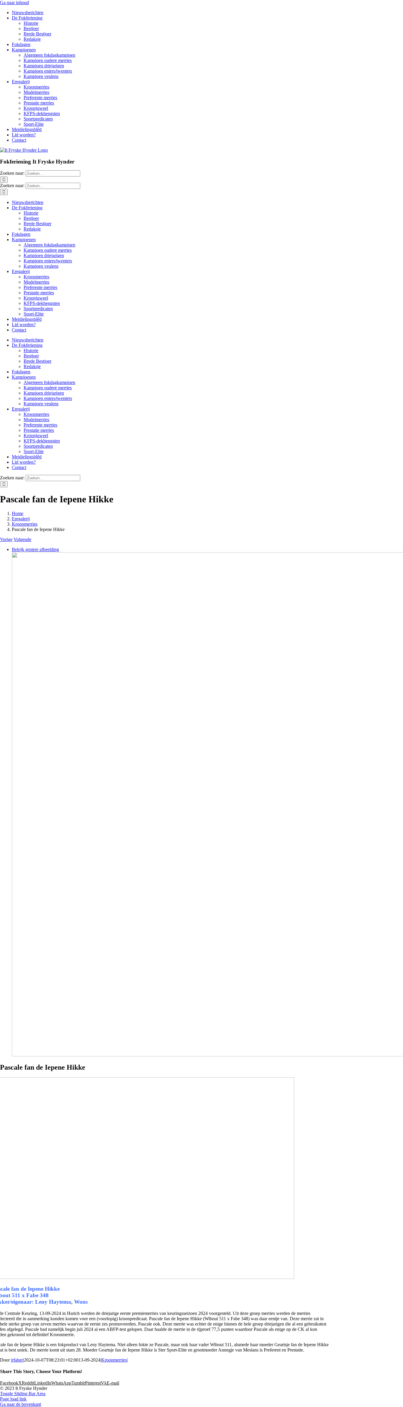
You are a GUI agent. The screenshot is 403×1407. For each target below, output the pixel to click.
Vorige (6, 539)
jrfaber (17, 1359)
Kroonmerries (114, 1359)
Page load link (13, 1398)
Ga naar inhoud (14, 2)
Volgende (22, 539)
